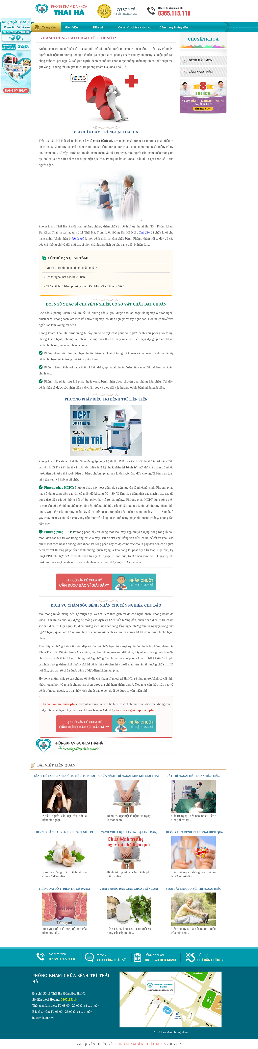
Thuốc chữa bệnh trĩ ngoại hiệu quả (193, 832)
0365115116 (69, 999)
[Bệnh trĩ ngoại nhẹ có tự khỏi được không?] (64, 811)
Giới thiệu (71, 27)
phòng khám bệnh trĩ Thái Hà (139, 1044)
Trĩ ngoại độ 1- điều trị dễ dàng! (64, 888)
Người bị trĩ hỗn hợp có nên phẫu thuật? (71, 267)
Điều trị (98, 27)
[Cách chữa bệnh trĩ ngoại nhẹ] (129, 811)
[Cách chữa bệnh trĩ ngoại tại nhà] (129, 868)
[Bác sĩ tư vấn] (106, 582)
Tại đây (144, 232)
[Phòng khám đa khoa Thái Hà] (69, 751)
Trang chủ (49, 27)
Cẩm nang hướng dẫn (173, 27)
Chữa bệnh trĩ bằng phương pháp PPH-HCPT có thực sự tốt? (85, 286)
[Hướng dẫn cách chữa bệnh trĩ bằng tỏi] (64, 868)
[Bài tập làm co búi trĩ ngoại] (193, 924)
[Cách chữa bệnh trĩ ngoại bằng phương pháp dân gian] (129, 924)
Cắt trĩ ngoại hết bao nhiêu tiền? (66, 277)
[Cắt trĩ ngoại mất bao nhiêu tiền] (193, 811)
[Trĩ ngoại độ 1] (64, 924)
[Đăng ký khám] (155, 960)
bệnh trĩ (77, 238)
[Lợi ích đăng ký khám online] (203, 113)
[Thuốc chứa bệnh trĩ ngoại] (193, 868)
